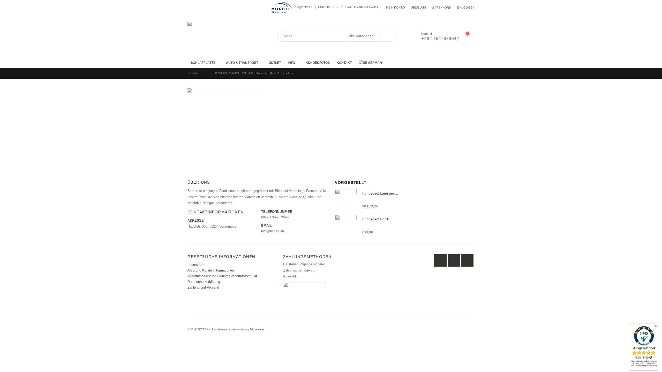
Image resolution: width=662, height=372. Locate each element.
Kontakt (344, 63)
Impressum (195, 265)
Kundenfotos (318, 63)
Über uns (418, 7)
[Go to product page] (346, 200)
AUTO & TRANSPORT (242, 63)
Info (291, 63)
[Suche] (388, 36)
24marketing (257, 329)
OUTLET (275, 63)
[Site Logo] (219, 36)
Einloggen (466, 7)
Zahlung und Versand (203, 287)
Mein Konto (395, 7)
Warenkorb (441, 7)
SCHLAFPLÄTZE (203, 63)
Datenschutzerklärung (203, 282)
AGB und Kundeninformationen (210, 270)
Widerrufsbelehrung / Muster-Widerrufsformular (222, 276)
